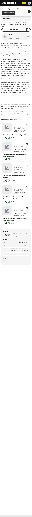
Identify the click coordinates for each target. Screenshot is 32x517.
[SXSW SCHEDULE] (9, 3)
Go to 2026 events (8, 13)
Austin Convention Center (12, 24)
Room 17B (22, 131)
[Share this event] (28, 29)
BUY (24, 3)
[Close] (29, 11)
